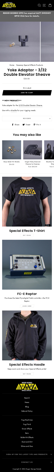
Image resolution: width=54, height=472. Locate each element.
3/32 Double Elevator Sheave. (31, 105)
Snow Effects (27, 428)
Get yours (27, 235)
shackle (14, 110)
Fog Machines (27, 420)
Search (27, 398)
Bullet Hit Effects (27, 437)
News (27, 402)
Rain (27, 433)
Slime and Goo (27, 446)
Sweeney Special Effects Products (29, 65)
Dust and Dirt (27, 442)
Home (12, 65)
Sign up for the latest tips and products (26, 454)
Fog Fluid (27, 424)
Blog (27, 406)
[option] (27, 14)
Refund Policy (27, 411)
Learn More (27, 306)
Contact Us (27, 462)
